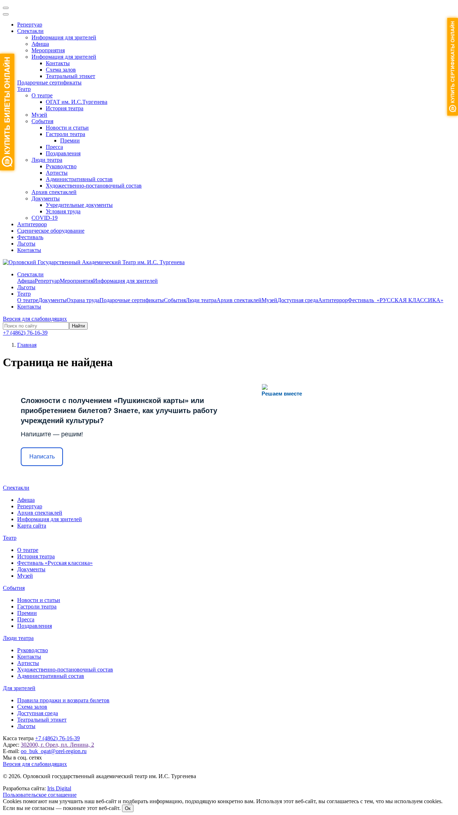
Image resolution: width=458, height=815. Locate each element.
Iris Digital (59, 788)
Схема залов (61, 70)
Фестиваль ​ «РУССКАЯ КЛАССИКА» (395, 300)
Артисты (57, 173)
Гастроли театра (65, 134)
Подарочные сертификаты (49, 82)
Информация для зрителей (63, 37)
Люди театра (46, 160)
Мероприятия (48, 50)
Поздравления (63, 153)
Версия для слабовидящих (35, 319)
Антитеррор (32, 224)
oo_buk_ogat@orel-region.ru (54, 751)
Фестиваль (30, 237)
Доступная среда (297, 300)
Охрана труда (83, 300)
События (42, 121)
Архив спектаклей (54, 192)
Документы (45, 198)
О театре (42, 95)
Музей (39, 115)
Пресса (54, 147)
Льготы (26, 244)
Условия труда (63, 211)
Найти (78, 326)
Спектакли (30, 31)
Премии (70, 140)
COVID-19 (44, 218)
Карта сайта (31, 526)
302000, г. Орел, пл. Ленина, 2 (57, 745)
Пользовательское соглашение (40, 795)
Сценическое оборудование (50, 231)
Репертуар (29, 24)
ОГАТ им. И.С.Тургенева (76, 102)
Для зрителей (19, 688)
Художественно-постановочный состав (94, 186)
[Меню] (6, 8)
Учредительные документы (79, 205)
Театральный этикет (70, 76)
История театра (64, 108)
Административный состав (79, 179)
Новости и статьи (67, 128)
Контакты (58, 63)
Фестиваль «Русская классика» (55, 563)
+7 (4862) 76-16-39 (25, 333)
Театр (24, 89)
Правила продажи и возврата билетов (63, 700)
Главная (26, 345)
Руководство (61, 166)
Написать (42, 456)
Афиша (40, 44)
